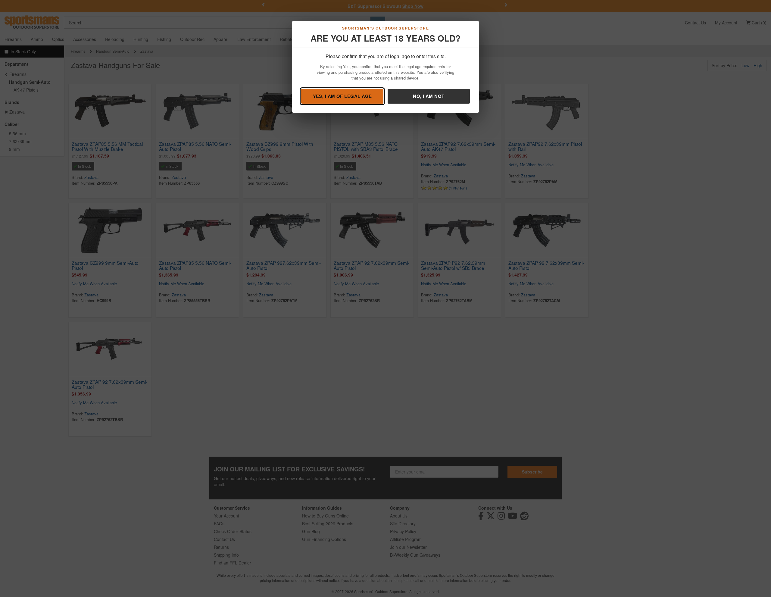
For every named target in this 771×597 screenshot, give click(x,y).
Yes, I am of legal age (342, 96)
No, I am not (428, 96)
